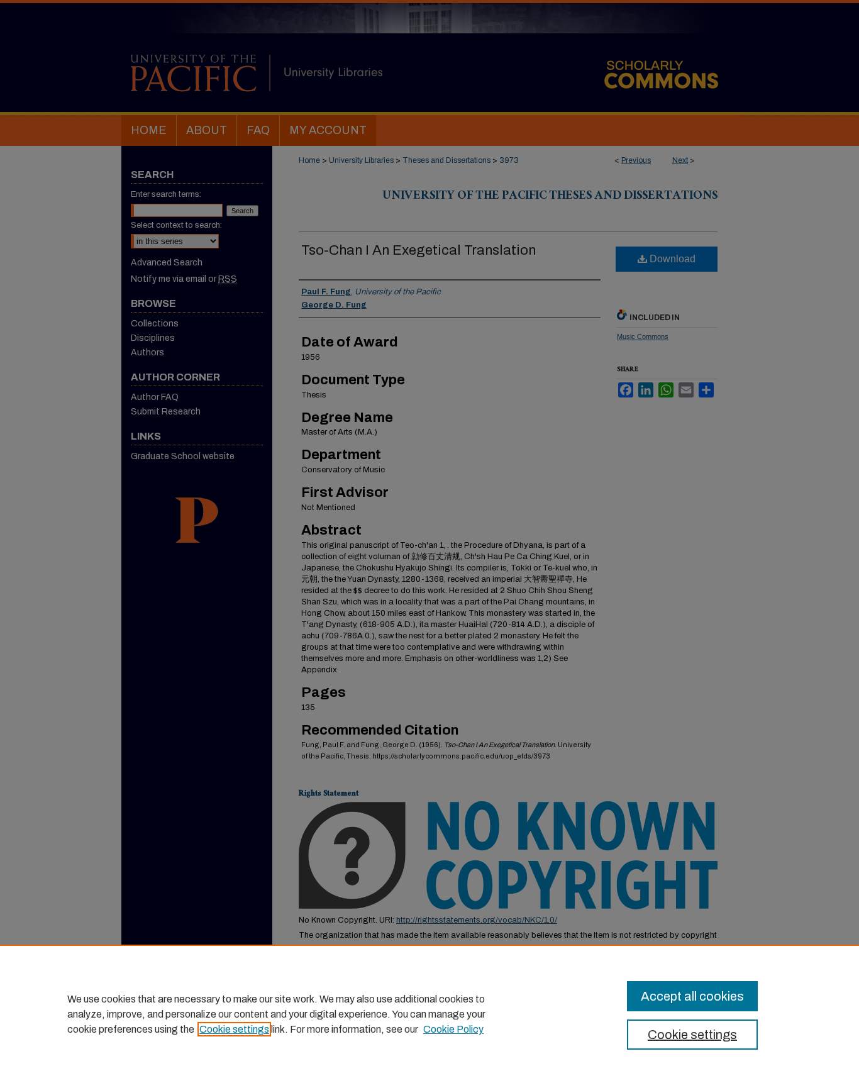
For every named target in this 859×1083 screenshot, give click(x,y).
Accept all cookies (692, 996)
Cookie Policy (453, 1029)
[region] (429, 1014)
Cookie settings (234, 1029)
